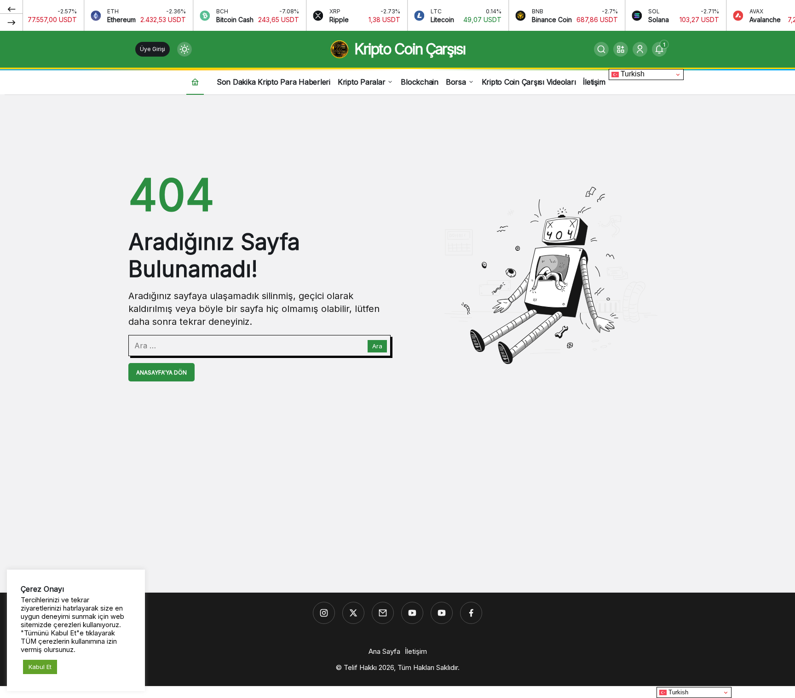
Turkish (632, 74)
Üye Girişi (152, 49)
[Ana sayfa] (195, 82)
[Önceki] (11, 8)
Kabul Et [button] (40, 666)
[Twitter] (353, 613)
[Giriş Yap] (640, 49)
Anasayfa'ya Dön (161, 372)
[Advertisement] (397, 519)
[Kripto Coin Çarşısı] (412, 613)
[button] (620, 49)
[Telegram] (383, 613)
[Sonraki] (11, 22)
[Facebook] (471, 613)
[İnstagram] (324, 613)
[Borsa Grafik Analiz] (442, 613)
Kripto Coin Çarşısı (409, 49)
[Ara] (601, 49)
